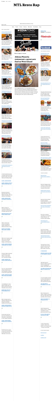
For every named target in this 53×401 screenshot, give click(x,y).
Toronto (16, 26)
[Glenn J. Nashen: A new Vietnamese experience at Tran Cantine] (7, 204)
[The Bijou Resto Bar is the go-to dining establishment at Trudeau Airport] (7, 96)
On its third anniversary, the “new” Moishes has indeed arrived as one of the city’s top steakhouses (7, 62)
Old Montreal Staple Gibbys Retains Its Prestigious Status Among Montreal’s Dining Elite (7, 47)
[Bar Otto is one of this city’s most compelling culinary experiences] (7, 81)
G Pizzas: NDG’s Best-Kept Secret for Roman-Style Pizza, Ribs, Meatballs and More (7, 32)
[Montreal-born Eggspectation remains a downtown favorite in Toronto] (46, 180)
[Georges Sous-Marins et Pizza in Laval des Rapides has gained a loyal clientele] (7, 140)
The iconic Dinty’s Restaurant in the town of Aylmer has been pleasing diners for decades (45, 284)
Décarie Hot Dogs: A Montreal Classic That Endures (45, 69)
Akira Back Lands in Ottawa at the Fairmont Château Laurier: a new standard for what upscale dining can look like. (46, 254)
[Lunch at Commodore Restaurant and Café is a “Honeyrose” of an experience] (7, 155)
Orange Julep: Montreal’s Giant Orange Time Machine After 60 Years (46, 128)
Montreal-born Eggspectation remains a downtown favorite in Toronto (45, 176)
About (13, 26)
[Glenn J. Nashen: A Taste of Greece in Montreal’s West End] (7, 188)
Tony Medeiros (35, 26)
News (40, 26)
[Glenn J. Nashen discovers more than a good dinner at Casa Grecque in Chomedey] (7, 280)
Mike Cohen (30, 26)
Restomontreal (43, 332)
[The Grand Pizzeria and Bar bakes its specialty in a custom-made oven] (46, 274)
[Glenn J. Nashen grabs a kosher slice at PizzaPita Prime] (7, 326)
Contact (9, 1)
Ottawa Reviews (44, 250)
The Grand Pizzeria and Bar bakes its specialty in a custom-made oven (46, 269)
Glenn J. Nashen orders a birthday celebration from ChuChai (7, 306)
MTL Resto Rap (27, 5)
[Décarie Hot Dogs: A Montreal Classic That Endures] (46, 73)
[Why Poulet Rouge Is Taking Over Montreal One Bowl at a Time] (46, 162)
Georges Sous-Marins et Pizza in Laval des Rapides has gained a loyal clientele (7, 136)
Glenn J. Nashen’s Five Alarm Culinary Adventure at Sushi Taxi (7, 260)
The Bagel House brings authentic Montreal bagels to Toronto (46, 236)
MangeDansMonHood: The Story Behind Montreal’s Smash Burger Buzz (46, 83)
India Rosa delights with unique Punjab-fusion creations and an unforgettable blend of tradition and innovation (7, 214)
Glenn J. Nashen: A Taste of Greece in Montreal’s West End (7, 183)
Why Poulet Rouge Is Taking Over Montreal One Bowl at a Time (46, 158)
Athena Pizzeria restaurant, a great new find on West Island (25, 59)
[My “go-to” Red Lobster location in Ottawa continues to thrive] (46, 320)
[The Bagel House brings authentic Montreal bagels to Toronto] (46, 241)
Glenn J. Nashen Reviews (6, 180)
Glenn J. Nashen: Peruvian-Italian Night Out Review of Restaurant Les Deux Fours (7, 244)
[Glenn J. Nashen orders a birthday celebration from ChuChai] (7, 311)
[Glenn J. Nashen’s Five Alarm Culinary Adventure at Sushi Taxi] (7, 265)
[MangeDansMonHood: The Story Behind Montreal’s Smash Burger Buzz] (46, 88)
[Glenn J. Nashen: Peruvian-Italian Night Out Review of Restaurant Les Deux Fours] (7, 250)
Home (6, 1)
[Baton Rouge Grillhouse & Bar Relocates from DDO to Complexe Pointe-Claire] (7, 111)
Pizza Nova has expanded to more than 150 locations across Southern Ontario (46, 206)
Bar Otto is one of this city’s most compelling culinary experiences (7, 77)
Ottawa (20, 26)
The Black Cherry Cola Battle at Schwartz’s (45, 54)
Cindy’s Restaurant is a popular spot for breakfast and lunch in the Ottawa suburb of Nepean (45, 299)
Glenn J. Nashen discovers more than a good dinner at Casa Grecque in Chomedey (7, 275)
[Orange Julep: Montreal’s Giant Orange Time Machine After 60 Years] (46, 133)
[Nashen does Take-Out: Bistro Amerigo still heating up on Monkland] (7, 295)
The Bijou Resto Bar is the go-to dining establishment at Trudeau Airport (7, 92)
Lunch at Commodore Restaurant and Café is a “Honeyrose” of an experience (6, 151)
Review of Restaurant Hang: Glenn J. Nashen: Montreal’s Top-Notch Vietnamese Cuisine (6, 229)
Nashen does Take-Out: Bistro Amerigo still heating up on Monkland (6, 290)
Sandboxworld (43, 337)
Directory (25, 26)
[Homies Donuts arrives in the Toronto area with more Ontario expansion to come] (46, 196)
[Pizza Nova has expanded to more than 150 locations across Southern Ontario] (46, 211)
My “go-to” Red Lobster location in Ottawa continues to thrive (45, 315)
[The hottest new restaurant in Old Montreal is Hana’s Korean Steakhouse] (7, 126)
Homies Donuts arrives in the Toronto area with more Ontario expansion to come (46, 191)
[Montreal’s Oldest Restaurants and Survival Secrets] (46, 148)
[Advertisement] (27, 15)
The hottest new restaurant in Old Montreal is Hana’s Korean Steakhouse (7, 121)
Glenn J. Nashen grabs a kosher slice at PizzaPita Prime (7, 321)
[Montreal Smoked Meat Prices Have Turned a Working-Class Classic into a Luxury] (46, 103)
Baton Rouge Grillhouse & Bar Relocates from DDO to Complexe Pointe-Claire (7, 106)
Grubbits (42, 335)
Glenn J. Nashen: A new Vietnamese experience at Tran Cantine (7, 199)
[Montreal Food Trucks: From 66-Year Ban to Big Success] (46, 118)
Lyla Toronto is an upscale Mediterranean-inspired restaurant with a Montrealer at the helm (45, 221)
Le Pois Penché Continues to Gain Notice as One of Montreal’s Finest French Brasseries (7, 165)
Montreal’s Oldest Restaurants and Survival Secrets (45, 143)
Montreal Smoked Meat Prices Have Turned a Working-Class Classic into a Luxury (46, 99)
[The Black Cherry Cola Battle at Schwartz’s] (46, 58)
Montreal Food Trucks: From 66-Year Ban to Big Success (45, 113)
